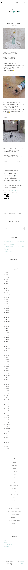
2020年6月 (6, 437)
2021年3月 (6, 417)
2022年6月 (6, 384)
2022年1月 (6, 395)
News (14, 468)
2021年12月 (6, 397)
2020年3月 (6, 444)
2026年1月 (6, 288)
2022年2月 (6, 393)
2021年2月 (6, 419)
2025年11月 (6, 292)
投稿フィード (7, 542)
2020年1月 (6, 448)
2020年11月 (6, 426)
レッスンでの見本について (9, 251)
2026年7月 (6, 274)
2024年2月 (6, 339)
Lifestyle (14, 465)
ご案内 (14, 482)
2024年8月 (6, 326)
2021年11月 (6, 399)
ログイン (6, 540)
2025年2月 (6, 312)
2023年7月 (6, 355)
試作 (14, 528)
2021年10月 (6, 402)
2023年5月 (6, 359)
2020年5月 (6, 440)
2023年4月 (6, 361)
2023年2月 (6, 366)
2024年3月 (6, 337)
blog (14, 462)
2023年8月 (6, 352)
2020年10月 (7, 428)
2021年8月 (6, 406)
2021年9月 (6, 404)
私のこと (14, 526)
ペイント (14, 491)
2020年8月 (6, 433)
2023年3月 (6, 364)
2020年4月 (6, 442)
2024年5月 (6, 332)
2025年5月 (6, 306)
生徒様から (14, 523)
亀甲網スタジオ (14, 517)
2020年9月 (6, 431)
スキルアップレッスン (14, 485)
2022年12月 (7, 370)
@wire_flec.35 (14, 190)
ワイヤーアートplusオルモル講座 (14, 508)
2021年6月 (6, 411)
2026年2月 (6, 286)
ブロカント (14, 488)
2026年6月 (6, 277)
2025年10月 (7, 294)
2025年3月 (6, 310)
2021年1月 (6, 422)
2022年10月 (7, 375)
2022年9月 (6, 377)
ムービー (14, 497)
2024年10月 (7, 321)
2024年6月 (6, 330)
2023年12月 (7, 344)
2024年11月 (6, 319)
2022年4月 (6, 388)
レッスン (5, 213)
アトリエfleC (14, 471)
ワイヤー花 (19, 213)
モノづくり (14, 500)
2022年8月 (6, 379)
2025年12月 (7, 290)
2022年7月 (6, 381)
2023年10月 (7, 348)
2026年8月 (6, 272)
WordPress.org (7, 546)
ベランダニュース (14, 494)
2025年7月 (6, 301)
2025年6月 (6, 303)
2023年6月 (6, 357)
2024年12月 (7, 317)
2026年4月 (6, 281)
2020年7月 (6, 435)
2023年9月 (6, 350)
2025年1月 (6, 315)
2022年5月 (6, 386)
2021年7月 (6, 408)
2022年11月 (6, 373)
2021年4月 (6, 415)
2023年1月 (6, 368)
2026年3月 (6, 283)
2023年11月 (6, 346)
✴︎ (13, 171)
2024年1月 (6, 341)
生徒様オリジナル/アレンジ (14, 520)
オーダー (14, 477)
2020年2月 (6, 446)
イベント (14, 474)
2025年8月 (6, 299)
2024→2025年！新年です (13, 221)
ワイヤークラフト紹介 (14, 514)
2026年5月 (6, 279)
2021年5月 (6, 413)
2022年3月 (6, 390)
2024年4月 (6, 335)
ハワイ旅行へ (7, 249)
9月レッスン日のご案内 (9, 244)
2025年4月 (6, 308)
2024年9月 (6, 323)
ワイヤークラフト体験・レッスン (14, 22)
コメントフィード (8, 544)
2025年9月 (6, 297)
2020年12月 (7, 424)
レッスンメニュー (14, 505)
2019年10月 (7, 451)
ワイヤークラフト (12, 213)
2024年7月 (6, 328)
